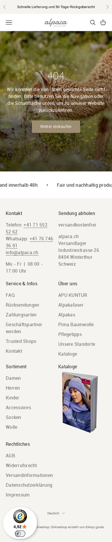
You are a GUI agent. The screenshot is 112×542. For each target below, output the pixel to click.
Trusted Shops (21, 341)
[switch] (20, 533)
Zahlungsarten (21, 314)
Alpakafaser (71, 305)
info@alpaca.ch (22, 252)
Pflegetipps (70, 334)
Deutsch (53, 513)
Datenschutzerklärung (29, 485)
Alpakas (66, 314)
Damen (13, 378)
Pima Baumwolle (76, 324)
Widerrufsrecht (21, 465)
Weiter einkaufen (56, 126)
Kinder (13, 397)
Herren (13, 388)
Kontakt (14, 351)
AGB (10, 455)
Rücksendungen (22, 305)
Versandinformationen (29, 475)
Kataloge (67, 354)
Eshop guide (95, 527)
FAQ (10, 295)
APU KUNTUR (72, 295)
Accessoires (18, 407)
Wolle (11, 427)
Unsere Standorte (76, 344)
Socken (13, 417)
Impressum (18, 495)
